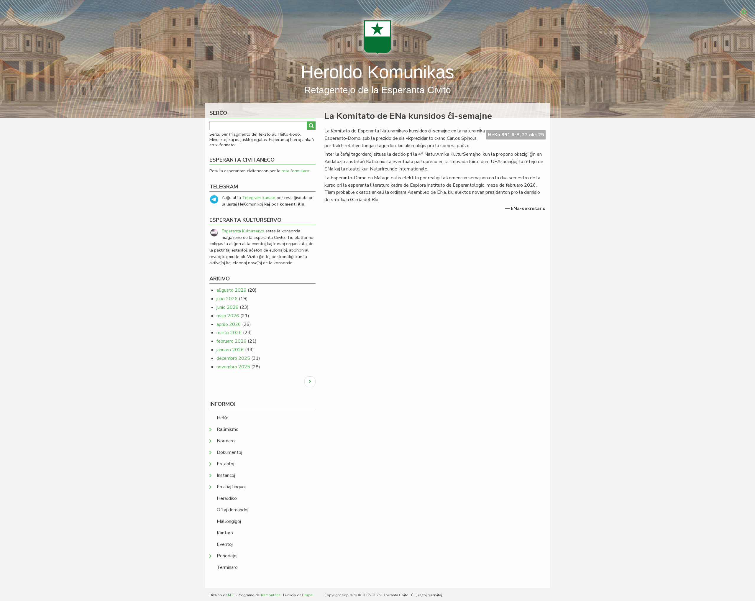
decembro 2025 (233, 358)
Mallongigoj (229, 521)
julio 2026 (227, 298)
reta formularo (295, 171)
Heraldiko (227, 498)
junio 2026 (227, 307)
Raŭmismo (228, 429)
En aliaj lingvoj (231, 487)
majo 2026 (227, 316)
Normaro (226, 441)
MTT (231, 595)
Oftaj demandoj (232, 510)
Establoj (225, 464)
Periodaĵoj (227, 556)
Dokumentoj (229, 452)
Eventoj (225, 544)
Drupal (308, 595)
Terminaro (227, 567)
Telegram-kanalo (258, 198)
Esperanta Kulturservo (243, 231)
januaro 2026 (230, 350)
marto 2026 (229, 332)
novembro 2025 (233, 367)
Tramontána (270, 595)
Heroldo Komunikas (377, 72)
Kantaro (225, 533)
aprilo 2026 (228, 324)
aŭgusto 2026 (231, 290)
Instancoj (226, 475)
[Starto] (377, 37)
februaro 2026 (231, 341)
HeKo (223, 418)
